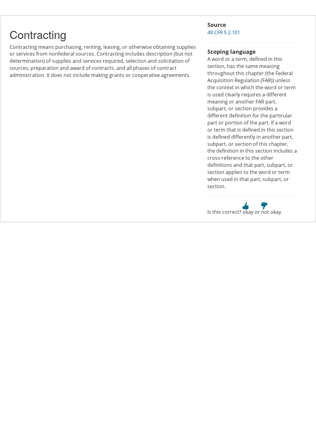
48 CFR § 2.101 (223, 32)
